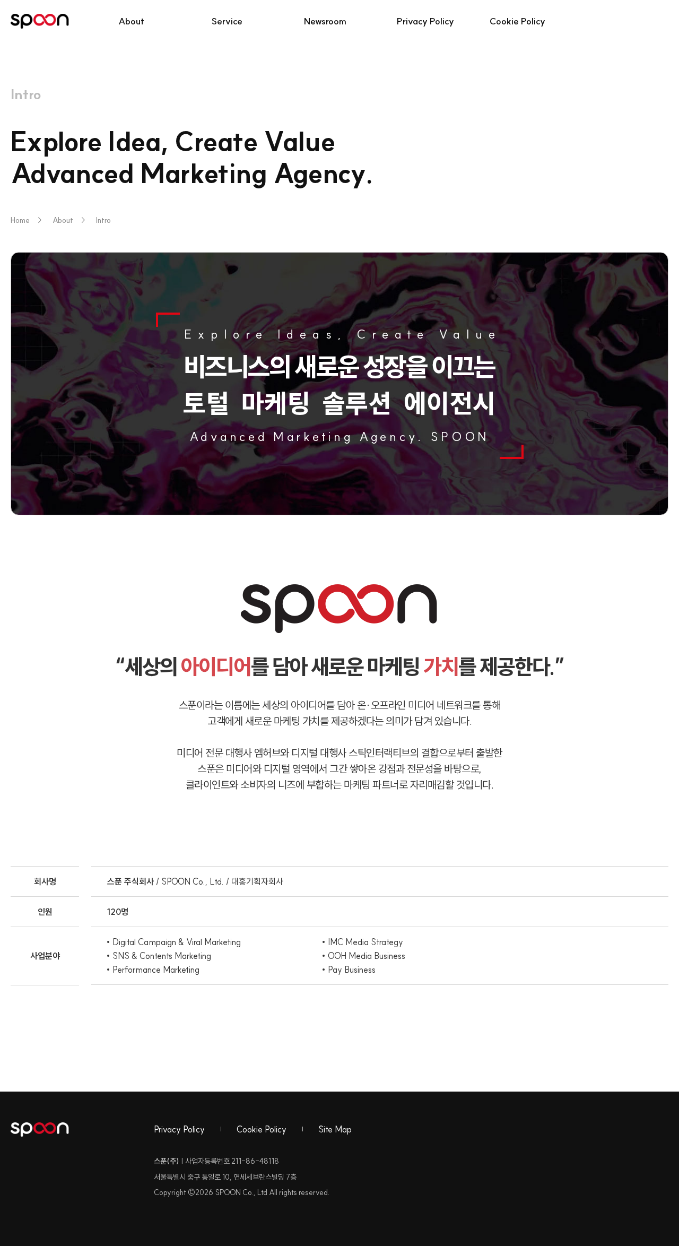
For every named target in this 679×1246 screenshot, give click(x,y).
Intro (103, 220)
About (63, 220)
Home (26, 220)
